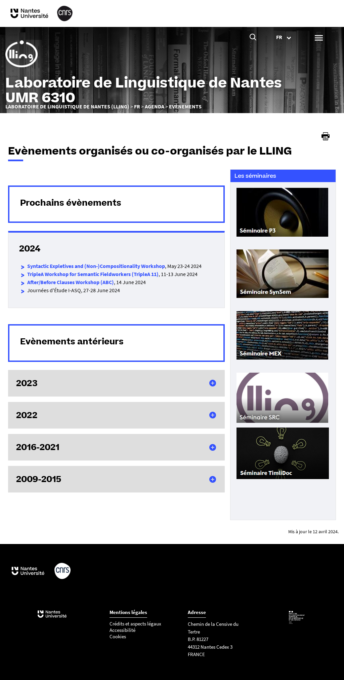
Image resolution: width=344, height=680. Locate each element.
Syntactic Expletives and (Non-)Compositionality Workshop (96, 266)
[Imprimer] (325, 136)
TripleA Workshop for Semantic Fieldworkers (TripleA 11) (93, 274)
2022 (26, 415)
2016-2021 (37, 447)
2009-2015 (38, 479)
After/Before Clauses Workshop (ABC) (70, 282)
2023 (27, 383)
